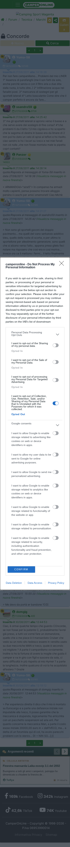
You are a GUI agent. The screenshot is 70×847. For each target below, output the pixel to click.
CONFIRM (21, 569)
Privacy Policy (56, 582)
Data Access (35, 582)
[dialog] (35, 423)
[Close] (62, 264)
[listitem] (35, 334)
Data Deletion (14, 582)
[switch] (56, 345)
